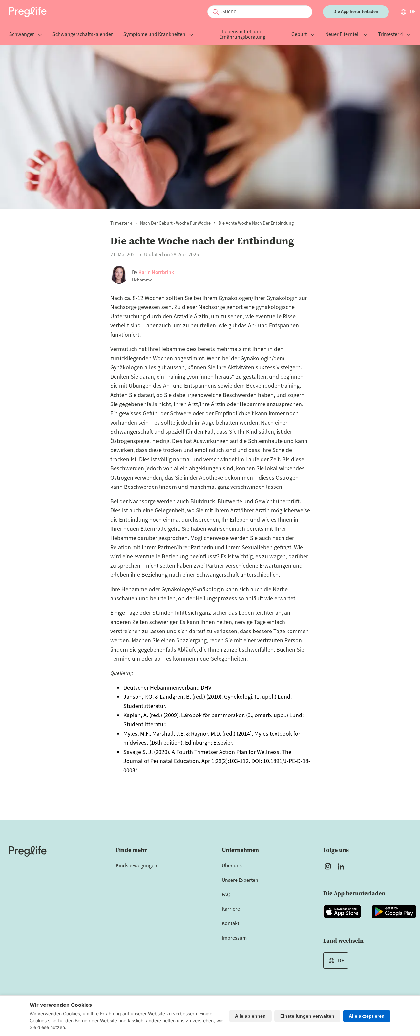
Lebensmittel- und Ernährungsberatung (242, 35)
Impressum (234, 938)
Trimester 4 (390, 35)
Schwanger (21, 35)
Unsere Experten (240, 880)
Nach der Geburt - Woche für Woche (175, 223)
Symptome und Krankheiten (154, 35)
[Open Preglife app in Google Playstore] (394, 911)
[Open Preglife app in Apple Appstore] (342, 911)
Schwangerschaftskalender (82, 35)
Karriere (231, 909)
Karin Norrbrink (156, 272)
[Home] (28, 851)
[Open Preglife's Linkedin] (342, 866)
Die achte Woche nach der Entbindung (256, 223)
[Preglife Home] (28, 12)
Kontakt (230, 923)
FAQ (226, 894)
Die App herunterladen (355, 12)
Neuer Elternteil (342, 35)
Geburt (299, 35)
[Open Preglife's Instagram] (327, 866)
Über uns (232, 865)
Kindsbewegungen (136, 865)
